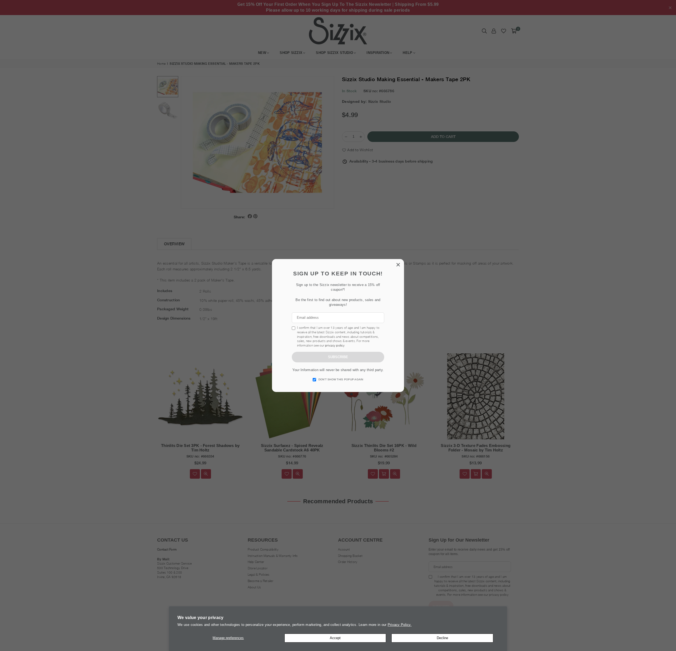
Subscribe (338, 357)
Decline (442, 638)
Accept (335, 638)
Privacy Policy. (400, 625)
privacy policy (335, 345)
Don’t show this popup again (340, 379)
